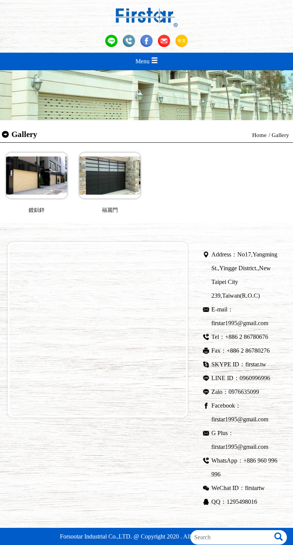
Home (259, 135)
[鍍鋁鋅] (37, 175)
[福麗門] (110, 175)
